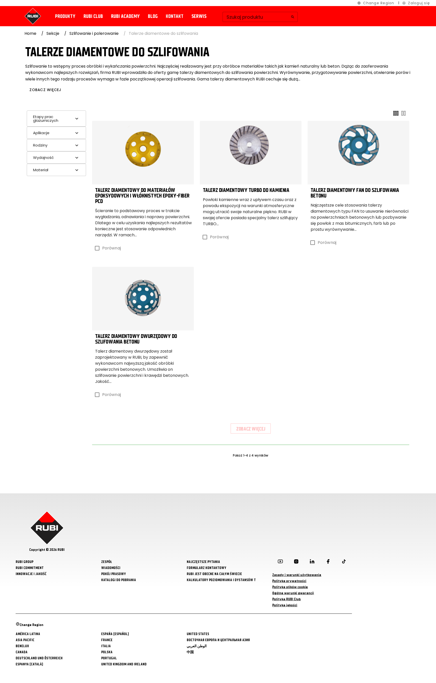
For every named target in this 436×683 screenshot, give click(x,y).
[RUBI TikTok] (343, 562)
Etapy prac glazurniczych (45, 118)
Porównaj (111, 248)
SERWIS (199, 16)
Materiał (40, 170)
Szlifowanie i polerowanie (94, 33)
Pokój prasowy (113, 574)
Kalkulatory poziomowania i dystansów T (221, 580)
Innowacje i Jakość (31, 574)
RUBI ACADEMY (125, 16)
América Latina (28, 634)
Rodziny (40, 145)
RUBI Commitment (30, 568)
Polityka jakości (284, 605)
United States (198, 634)
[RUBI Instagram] (296, 562)
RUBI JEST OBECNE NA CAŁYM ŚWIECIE (214, 574)
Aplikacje (41, 132)
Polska (107, 652)
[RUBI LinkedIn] (312, 562)
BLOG (153, 16)
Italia (106, 646)
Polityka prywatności (289, 581)
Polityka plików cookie (290, 587)
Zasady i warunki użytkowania (296, 575)
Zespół (106, 562)
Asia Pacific (25, 640)
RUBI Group (24, 562)
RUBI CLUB (93, 16)
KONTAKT (174, 16)
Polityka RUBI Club (286, 599)
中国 (190, 652)
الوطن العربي (197, 646)
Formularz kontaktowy (206, 568)
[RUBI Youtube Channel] (280, 562)
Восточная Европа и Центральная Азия (218, 640)
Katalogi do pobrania (118, 580)
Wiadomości (110, 568)
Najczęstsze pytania (203, 562)
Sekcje (52, 33)
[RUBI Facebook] (328, 562)
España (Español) (115, 634)
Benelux (22, 646)
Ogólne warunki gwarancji (293, 593)
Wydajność (43, 157)
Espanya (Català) (29, 664)
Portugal (109, 658)
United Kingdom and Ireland (124, 664)
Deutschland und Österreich (39, 658)
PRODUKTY (65, 16)
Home (30, 33)
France (107, 640)
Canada (22, 652)
